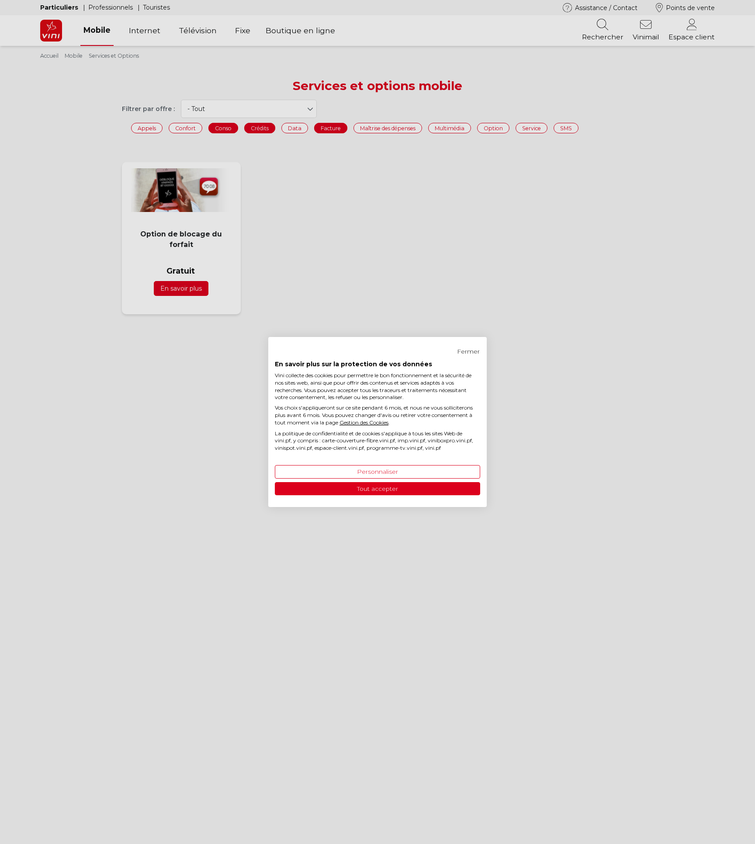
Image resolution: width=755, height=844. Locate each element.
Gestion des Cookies (363, 422)
